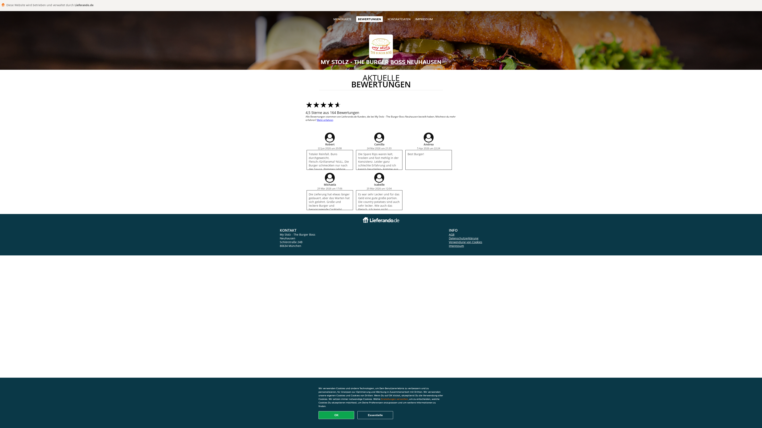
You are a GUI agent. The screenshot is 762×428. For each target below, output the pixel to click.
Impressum (424, 19)
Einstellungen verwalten (394, 398)
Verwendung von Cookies (465, 242)
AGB (451, 234)
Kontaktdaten (399, 19)
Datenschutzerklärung (463, 238)
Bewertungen (369, 19)
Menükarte (342, 19)
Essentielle (375, 415)
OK (336, 415)
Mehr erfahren (325, 120)
